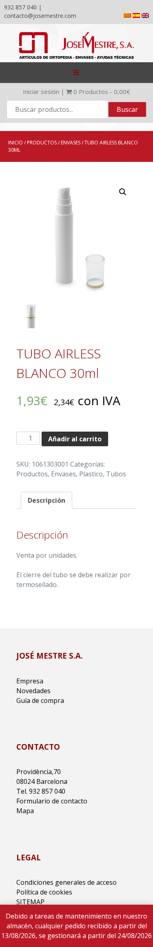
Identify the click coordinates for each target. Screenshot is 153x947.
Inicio (15, 142)
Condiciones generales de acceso (66, 882)
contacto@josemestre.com (40, 16)
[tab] (46, 500)
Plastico (91, 473)
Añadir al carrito (75, 438)
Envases (70, 142)
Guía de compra (40, 700)
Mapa (25, 810)
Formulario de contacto (51, 800)
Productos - (101, 91)
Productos (42, 142)
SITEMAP (30, 901)
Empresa (29, 680)
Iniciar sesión (41, 91)
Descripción (46, 500)
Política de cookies (44, 892)
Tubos (116, 473)
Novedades (33, 690)
